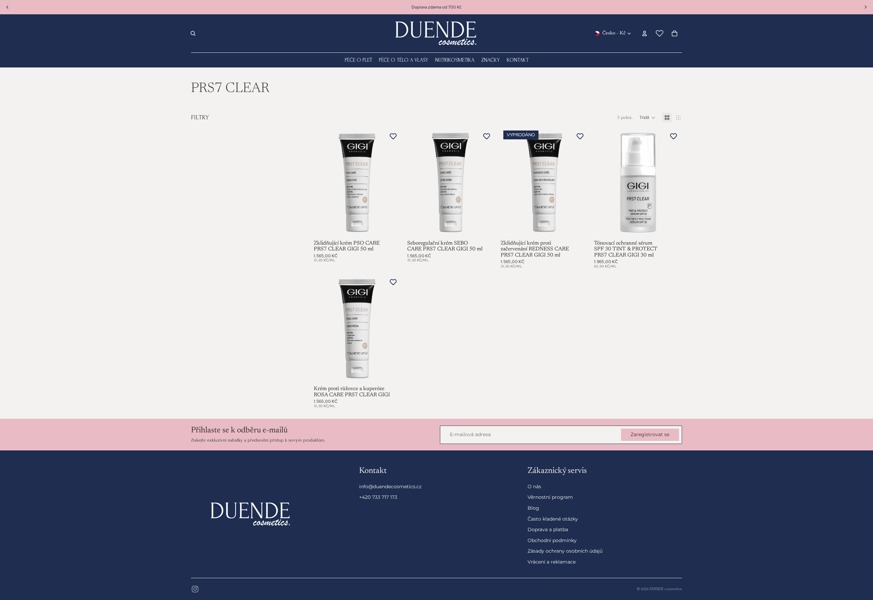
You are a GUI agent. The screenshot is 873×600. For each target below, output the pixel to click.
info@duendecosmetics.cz (390, 486)
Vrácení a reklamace (552, 562)
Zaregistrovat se (650, 434)
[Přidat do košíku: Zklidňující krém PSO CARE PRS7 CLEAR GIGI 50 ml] (392, 228)
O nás (534, 486)
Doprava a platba (548, 530)
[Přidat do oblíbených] (393, 136)
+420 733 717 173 (378, 497)
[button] (647, 117)
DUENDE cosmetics (666, 589)
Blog (533, 508)
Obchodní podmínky (552, 540)
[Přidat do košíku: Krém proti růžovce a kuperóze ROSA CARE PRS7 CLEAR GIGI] (392, 373)
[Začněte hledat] (193, 33)
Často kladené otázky (553, 519)
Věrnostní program (550, 497)
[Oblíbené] (659, 33)
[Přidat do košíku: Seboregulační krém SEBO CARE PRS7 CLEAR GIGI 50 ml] (485, 228)
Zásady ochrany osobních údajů (565, 551)
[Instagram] (195, 589)
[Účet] (644, 33)
